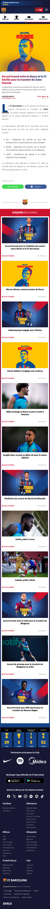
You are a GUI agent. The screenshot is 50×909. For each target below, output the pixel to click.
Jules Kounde (31, 822)
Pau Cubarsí (30, 811)
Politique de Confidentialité (23, 891)
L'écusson (29, 865)
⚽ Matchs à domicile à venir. (11, 3)
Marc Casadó (7, 845)
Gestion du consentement (11, 897)
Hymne (28, 868)
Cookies (36, 891)
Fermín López (7, 842)
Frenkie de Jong (8, 848)
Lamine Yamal (31, 836)
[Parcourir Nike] (7, 760)
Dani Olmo (6, 850)
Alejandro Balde (31, 808)
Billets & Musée (8, 865)
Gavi (4, 836)
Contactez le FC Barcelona (22, 894)
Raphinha (29, 839)
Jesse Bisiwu (30, 850)
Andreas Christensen (33, 816)
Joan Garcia (7, 811)
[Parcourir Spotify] (20, 760)
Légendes (29, 870)
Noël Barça (6, 873)
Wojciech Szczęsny (9, 808)
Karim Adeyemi (31, 848)
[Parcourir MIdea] (37, 760)
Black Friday (7, 870)
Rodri (5, 856)
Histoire (29, 873)
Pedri (4, 839)
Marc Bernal (7, 853)
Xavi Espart (30, 813)
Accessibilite (7, 894)
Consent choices (27, 897)
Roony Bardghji (31, 842)
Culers (39, 10)
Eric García (29, 825)
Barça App (6, 868)
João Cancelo (31, 827)
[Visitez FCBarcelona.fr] (4, 10)
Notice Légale (8, 891)
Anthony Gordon (32, 845)
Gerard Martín (31, 819)
